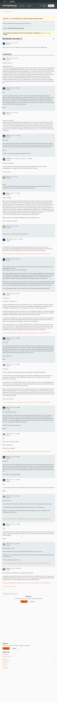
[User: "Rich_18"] (4, 59)
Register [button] (32, 601)
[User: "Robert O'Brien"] (4, 239)
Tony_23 (8, 293)
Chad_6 (7, 42)
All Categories (6, 654)
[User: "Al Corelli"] (4, 259)
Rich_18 (7, 58)
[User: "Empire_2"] (4, 88)
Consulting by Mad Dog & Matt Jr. (9, 586)
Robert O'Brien (9, 239)
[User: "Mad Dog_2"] (4, 569)
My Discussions (6, 662)
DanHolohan (9, 158)
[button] (53, 39)
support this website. (46, 33)
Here (9, 18)
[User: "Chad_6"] (4, 43)
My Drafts (28, 664)
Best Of (4, 666)
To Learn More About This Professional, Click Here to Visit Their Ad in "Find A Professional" (26, 253)
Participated (5, 668)
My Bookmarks (28, 660)
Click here (5, 28)
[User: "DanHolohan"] (4, 159)
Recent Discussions (7, 656)
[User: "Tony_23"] (4, 294)
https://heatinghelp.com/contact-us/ (23, 23)
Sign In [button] (24, 601)
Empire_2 (8, 87)
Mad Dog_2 (8, 568)
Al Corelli (8, 258)
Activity (4, 658)
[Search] (40, 6)
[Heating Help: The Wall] (10, 5)
